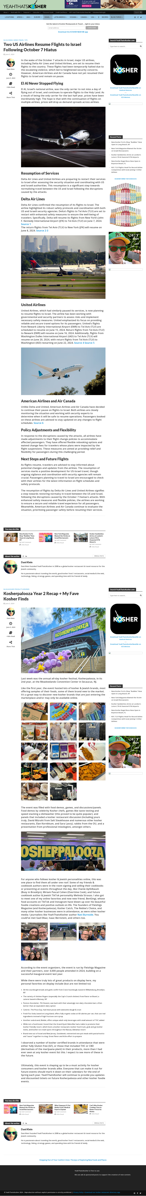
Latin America (60, 17)
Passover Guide (48, 12)
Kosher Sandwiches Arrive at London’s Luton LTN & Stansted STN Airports (97, 538)
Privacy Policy (78, 1192)
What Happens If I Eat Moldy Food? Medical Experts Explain (62, 1107)
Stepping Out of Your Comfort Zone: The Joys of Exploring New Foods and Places (73, 1160)
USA (92, 17)
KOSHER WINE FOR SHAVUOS (125, 179)
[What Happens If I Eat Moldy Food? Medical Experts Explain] (46, 1109)
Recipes (105, 17)
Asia (28, 17)
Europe (37, 17)
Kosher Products (15, 589)
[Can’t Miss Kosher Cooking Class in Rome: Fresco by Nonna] (81, 1109)
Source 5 (89, 342)
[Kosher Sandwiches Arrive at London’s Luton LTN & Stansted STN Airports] (81, 537)
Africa (19, 17)
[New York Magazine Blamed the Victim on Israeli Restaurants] (46, 537)
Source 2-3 (42, 230)
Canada (84, 17)
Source (78, 342)
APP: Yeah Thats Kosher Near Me (80, 12)
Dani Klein (11, 69)
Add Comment (26, 542)
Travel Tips (23, 40)
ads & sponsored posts (90, 1175)
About (5, 12)
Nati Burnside (85, 914)
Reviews (26, 589)
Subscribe (36, 12)
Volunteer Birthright (99, 12)
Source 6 (39, 422)
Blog (6, 40)
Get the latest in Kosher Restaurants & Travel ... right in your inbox (73, 24)
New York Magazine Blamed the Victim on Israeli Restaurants (62, 536)
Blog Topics (116, 17)
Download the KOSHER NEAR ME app (73, 32)
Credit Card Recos (61, 12)
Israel (47, 17)
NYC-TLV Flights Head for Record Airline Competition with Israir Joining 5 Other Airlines (126, 169)
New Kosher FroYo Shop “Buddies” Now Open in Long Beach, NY (26, 537)
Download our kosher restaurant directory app (102, 1192)
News (16, 40)
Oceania (73, 17)
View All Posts (99, 556)
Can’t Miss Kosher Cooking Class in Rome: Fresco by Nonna (96, 1108)
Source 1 (26, 224)
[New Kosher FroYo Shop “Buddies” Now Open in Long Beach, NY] (11, 537)
